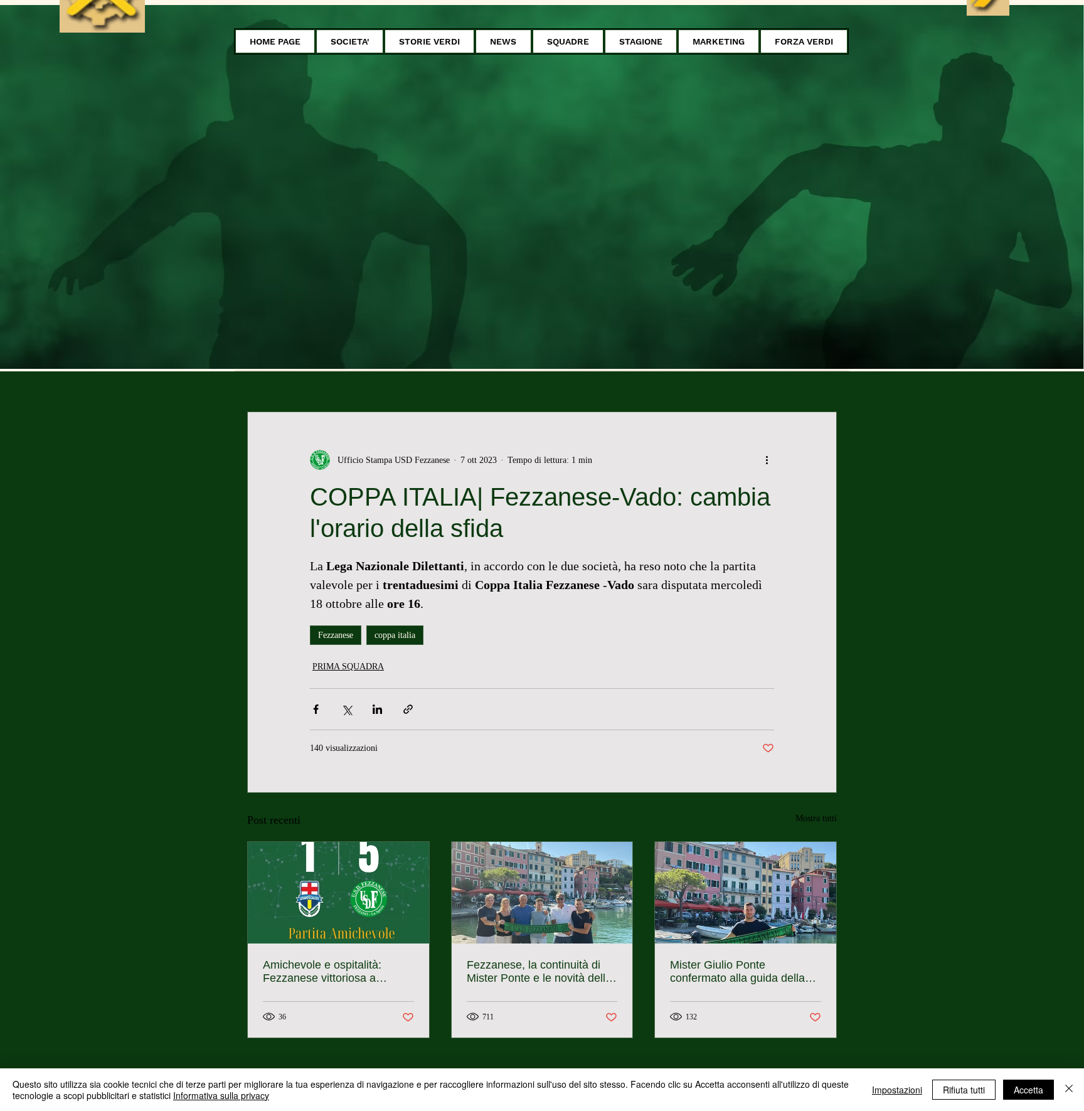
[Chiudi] (1068, 1089)
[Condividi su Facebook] (316, 709)
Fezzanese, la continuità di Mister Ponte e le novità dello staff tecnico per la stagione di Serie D (541, 972)
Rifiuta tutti (964, 1089)
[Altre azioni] (766, 459)
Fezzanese (335, 635)
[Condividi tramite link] (408, 709)
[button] (350, 41)
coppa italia (395, 635)
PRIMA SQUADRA (348, 666)
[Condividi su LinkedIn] (377, 709)
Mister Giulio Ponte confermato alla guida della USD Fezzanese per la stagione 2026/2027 (737, 972)
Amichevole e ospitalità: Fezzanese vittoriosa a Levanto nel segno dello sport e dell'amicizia (336, 972)
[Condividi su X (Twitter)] (347, 709)
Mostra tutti (816, 818)
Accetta (1028, 1089)
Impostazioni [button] (897, 1089)
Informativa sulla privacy (221, 1095)
